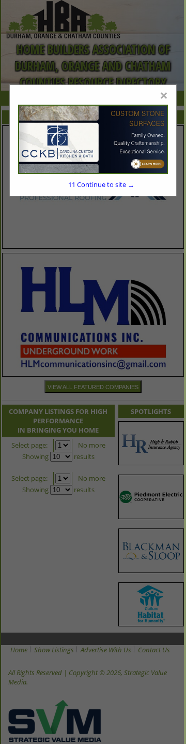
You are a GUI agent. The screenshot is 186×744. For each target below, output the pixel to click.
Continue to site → (101, 184)
